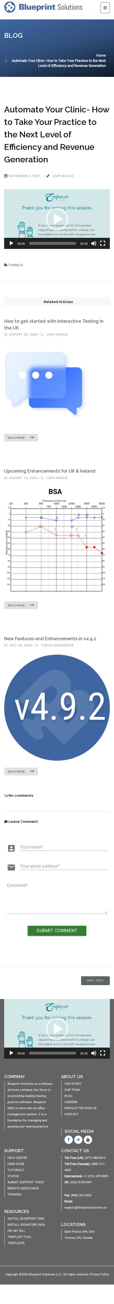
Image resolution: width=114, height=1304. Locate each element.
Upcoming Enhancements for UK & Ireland (49, 471)
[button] (57, 219)
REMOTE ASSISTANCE (23, 1188)
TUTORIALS (15, 1170)
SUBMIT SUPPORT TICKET (26, 1182)
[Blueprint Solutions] (45, 7)
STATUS (13, 1176)
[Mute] (94, 243)
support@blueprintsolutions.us (85, 1207)
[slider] (52, 243)
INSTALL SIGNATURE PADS (26, 1225)
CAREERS (70, 1102)
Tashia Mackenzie (57, 645)
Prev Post (95, 980)
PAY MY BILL (16, 1231)
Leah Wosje (62, 176)
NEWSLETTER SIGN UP (80, 1108)
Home (101, 55)
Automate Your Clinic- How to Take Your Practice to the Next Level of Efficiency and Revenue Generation (56, 134)
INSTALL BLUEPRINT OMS (25, 1218)
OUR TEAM (72, 1090)
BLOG (68, 1096)
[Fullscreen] (102, 243)
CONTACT (71, 1114)
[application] (57, 219)
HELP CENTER (17, 1158)
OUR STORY (72, 1084)
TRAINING (14, 1194)
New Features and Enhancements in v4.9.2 (50, 638)
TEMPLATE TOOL (19, 1237)
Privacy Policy (99, 1274)
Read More (17, 438)
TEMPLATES (16, 1243)
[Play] (11, 243)
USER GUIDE (15, 1164)
